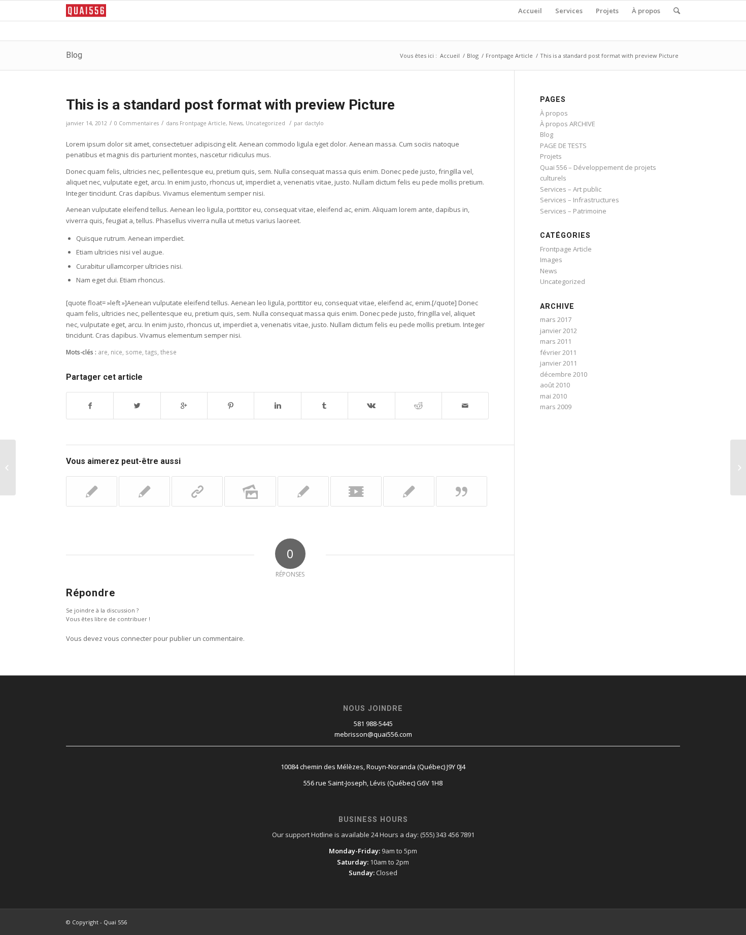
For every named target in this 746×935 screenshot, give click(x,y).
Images (551, 259)
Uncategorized (265, 123)
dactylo (314, 123)
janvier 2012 (558, 330)
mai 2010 (553, 396)
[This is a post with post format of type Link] (197, 491)
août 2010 (555, 384)
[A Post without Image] (303, 491)
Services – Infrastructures (579, 199)
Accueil (450, 55)
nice (116, 352)
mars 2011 (555, 341)
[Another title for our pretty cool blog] (356, 491)
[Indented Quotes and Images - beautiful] (144, 491)
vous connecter (128, 638)
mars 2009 (555, 406)
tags (151, 352)
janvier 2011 (558, 363)
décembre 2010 (563, 374)
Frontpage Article (509, 55)
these (168, 352)
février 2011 (558, 352)
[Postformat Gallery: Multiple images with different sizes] (250, 491)
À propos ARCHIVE (567, 123)
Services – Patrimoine (573, 210)
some (133, 352)
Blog (74, 55)
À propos (554, 113)
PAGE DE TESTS (563, 145)
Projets (551, 156)
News (236, 123)
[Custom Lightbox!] (91, 491)
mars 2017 (555, 319)
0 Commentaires (136, 123)
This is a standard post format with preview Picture (230, 104)
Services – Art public (570, 189)
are (103, 352)
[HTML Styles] (408, 491)
